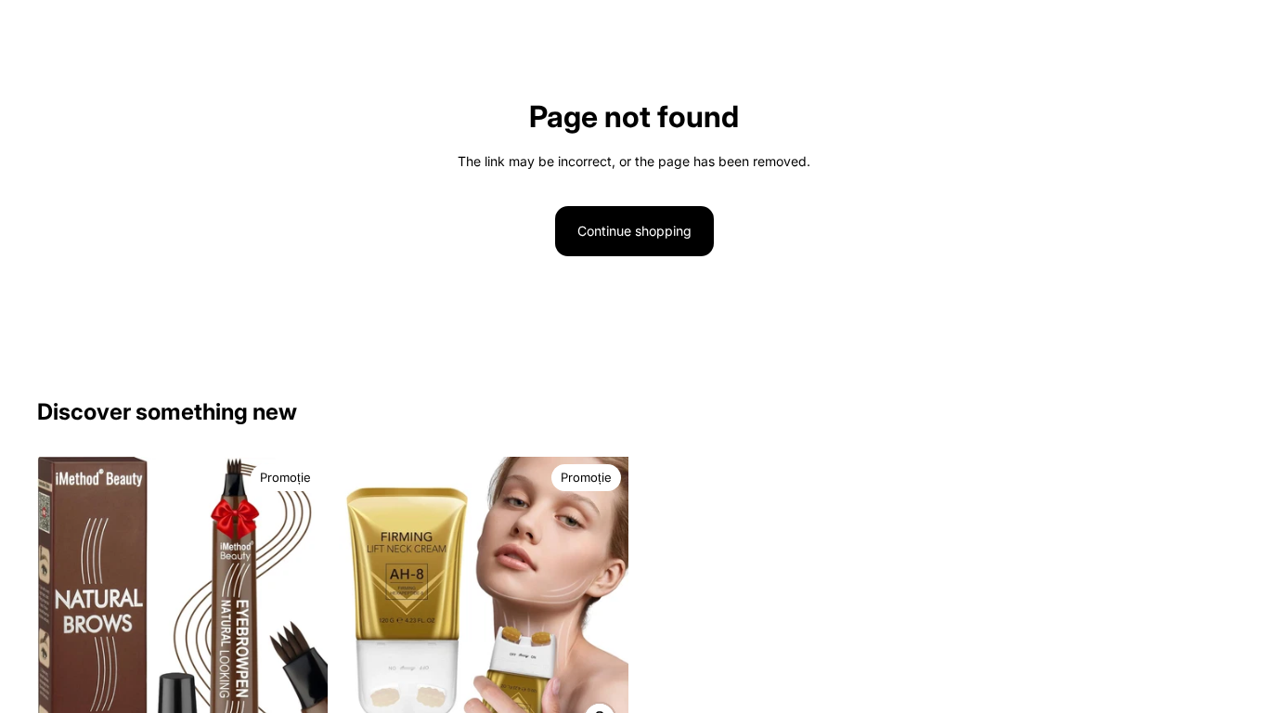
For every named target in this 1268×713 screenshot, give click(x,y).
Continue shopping (634, 231)
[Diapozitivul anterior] (65, 624)
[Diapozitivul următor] (300, 624)
